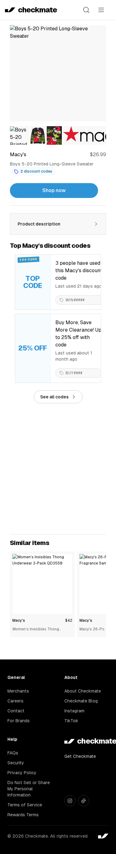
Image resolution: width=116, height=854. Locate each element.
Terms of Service (24, 804)
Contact (15, 710)
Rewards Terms (23, 814)
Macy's (18, 620)
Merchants (18, 691)
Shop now (54, 190)
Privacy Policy (22, 772)
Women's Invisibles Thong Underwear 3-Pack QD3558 (37, 629)
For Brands (18, 720)
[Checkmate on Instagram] (69, 800)
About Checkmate (82, 691)
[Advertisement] (58, 469)
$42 (68, 620)
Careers (15, 700)
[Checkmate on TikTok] (83, 800)
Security (15, 762)
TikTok (71, 720)
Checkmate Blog (81, 700)
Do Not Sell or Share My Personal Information (28, 788)
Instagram (74, 710)
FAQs (12, 752)
